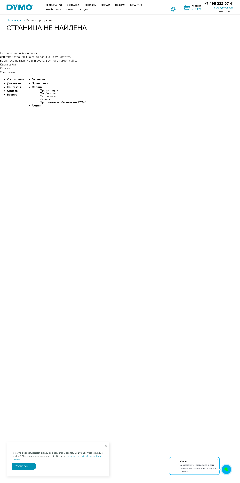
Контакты (90, 5)
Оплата (105, 5)
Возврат (120, 5)
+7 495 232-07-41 (218, 4)
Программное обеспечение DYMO (63, 102)
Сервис (70, 9)
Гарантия (136, 5)
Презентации (49, 90)
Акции (84, 9)
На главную (14, 20)
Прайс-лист (53, 9)
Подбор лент (49, 93)
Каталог (45, 99)
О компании (54, 5)
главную (24, 60)
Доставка (73, 5)
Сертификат (48, 96)
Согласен (22, 466)
